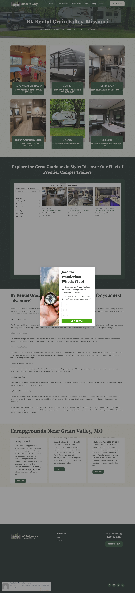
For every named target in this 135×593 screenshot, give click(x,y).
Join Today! (77, 321)
